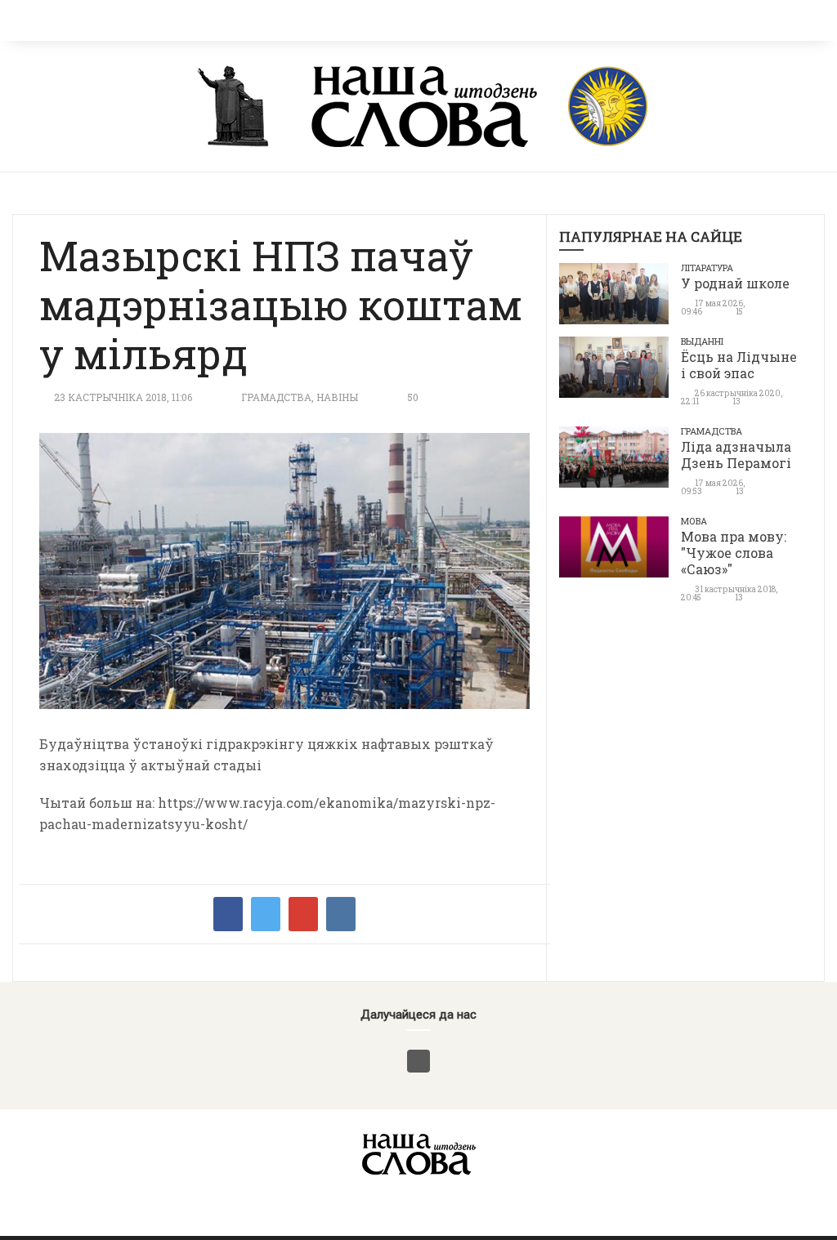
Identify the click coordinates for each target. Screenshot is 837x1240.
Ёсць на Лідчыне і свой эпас (739, 364)
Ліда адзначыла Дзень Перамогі (736, 454)
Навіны (337, 397)
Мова (694, 521)
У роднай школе (735, 283)
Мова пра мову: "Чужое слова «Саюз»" (733, 553)
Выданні (702, 341)
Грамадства (276, 397)
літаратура (707, 267)
